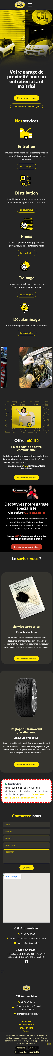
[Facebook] (26, 961)
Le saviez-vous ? (26, 1024)
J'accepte (21, 1048)
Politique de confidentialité (27, 1052)
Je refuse (33, 1048)
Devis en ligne (26, 1027)
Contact (26, 1031)
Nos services (26, 1021)
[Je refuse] (49, 1044)
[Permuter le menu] (30, 4)
